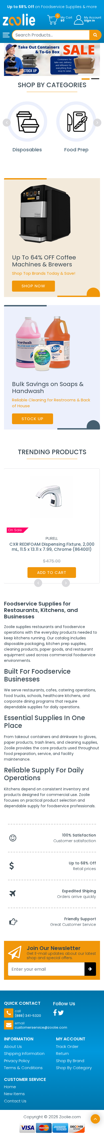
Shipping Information (24, 1053)
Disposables (27, 149)
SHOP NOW (33, 286)
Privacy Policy (17, 1060)
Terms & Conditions (23, 1067)
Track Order (67, 1046)
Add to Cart (51, 572)
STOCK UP (32, 418)
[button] (11, 59)
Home (10, 1087)
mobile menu (7, 35)
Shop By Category (74, 1067)
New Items (14, 1093)
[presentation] (6, 123)
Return (62, 1053)
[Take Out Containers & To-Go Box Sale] (52, 59)
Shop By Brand (70, 1060)
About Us (13, 1046)
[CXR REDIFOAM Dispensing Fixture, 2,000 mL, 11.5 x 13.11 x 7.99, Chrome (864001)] (51, 496)
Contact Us (15, 1101)
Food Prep (76, 149)
